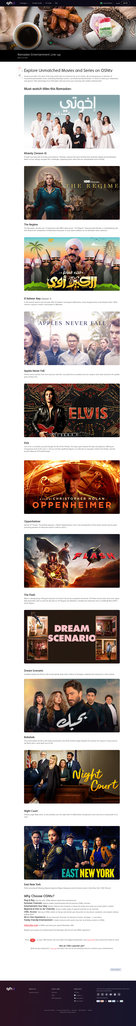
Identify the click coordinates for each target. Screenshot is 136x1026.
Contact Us (79, 995)
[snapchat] (115, 994)
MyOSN (125, 3)
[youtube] (110, 994)
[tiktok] (106, 994)
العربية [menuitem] (118, 3)
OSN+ (53, 995)
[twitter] (119, 994)
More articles (115, 969)
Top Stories (74, 1010)
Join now (53, 948)
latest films (91, 940)
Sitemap (90, 1010)
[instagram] (102, 994)
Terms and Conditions (49, 1010)
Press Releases (82, 1010)
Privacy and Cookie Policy (63, 1010)
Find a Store (79, 1001)
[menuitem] (10, 3)
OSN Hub (54, 992)
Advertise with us (34, 992)
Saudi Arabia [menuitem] (107, 3)
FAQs (77, 992)
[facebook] (98, 994)
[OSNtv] (10, 989)
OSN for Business (56, 998)
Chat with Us (79, 998)
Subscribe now (31, 925)
